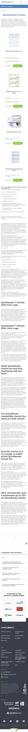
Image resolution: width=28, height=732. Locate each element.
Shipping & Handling (6, 652)
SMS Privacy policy (20, 652)
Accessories (4, 640)
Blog (16, 665)
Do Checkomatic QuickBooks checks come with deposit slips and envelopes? (13, 585)
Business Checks (5, 665)
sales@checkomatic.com (9, 674)
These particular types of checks (9, 314)
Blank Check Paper (5, 638)
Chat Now (5, 677)
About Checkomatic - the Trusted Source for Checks (20, 658)
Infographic (18, 650)
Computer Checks (5, 635)
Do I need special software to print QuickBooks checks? (10, 568)
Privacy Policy (4, 657)
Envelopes (18, 638)
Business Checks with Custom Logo (6, 662)
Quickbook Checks (5, 631)
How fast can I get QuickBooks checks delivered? (11, 579)
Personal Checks (19, 635)
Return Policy (18, 654)
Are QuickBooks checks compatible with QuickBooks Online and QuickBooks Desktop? (13, 562)
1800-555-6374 (6, 672)
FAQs (2, 654)
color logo (10, 337)
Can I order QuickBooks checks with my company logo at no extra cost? (11, 574)
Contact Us (4, 650)
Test (3, 557)
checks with (4, 337)
